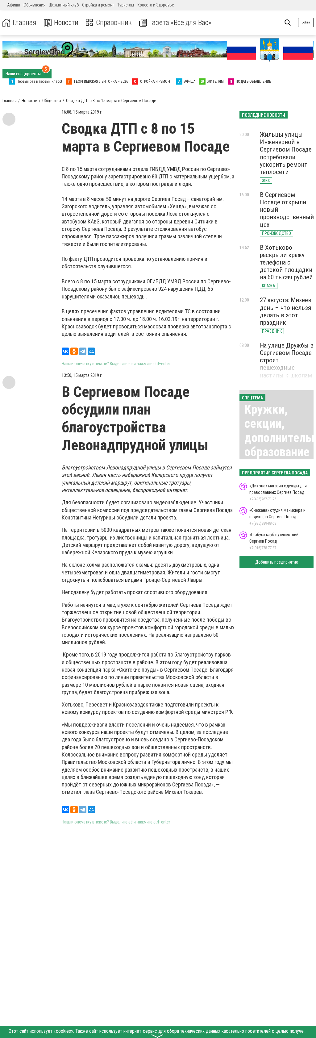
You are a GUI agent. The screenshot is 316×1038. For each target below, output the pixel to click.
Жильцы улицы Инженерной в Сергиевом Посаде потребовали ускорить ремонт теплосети (286, 153)
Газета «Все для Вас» (180, 23)
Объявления (34, 4)
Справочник (114, 23)
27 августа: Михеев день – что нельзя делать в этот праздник (285, 311)
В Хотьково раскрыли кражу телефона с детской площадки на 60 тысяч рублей (286, 262)
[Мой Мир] (91, 351)
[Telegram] (82, 351)
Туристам (125, 4)
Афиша (13, 4)
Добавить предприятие (276, 562)
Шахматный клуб (64, 4)
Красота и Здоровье (155, 4)
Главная (24, 23)
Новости (66, 23)
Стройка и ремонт (98, 4)
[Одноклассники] (74, 351)
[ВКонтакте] (65, 351)
